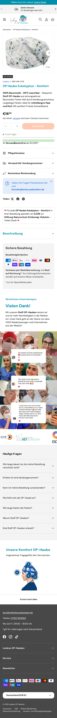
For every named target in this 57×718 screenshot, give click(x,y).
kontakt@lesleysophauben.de (18, 612)
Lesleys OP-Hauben (16, 704)
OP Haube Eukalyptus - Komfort (25, 29)
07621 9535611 (18, 618)
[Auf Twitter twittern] (12, 199)
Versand (16, 118)
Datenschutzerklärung (11, 711)
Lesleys (6, 81)
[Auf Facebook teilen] (18, 199)
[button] (53, 19)
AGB (16, 709)
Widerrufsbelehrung (28, 709)
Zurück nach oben (28, 599)
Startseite (7, 29)
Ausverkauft (38, 126)
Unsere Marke (40, 2)
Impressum (7, 709)
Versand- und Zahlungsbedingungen (37, 711)
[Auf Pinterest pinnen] (23, 199)
